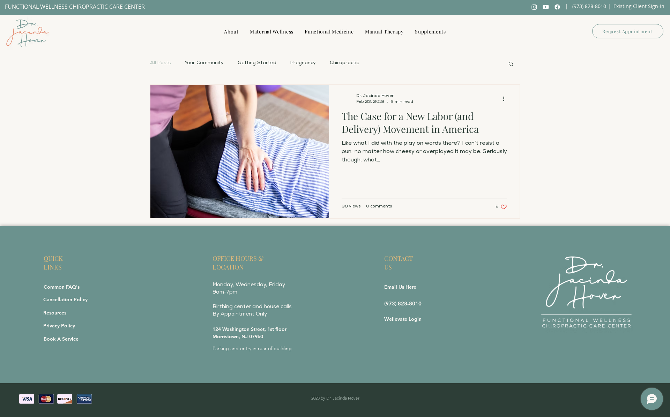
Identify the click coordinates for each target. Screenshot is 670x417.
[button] (511, 64)
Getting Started (257, 63)
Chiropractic (344, 63)
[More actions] (506, 99)
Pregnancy (303, 63)
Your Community (204, 63)
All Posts (160, 63)
